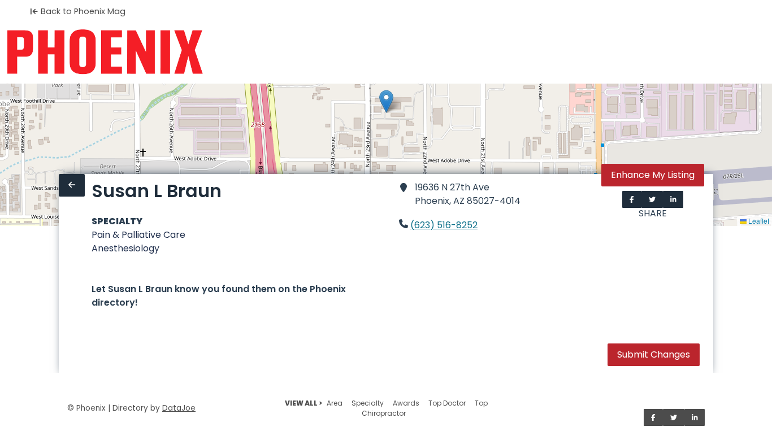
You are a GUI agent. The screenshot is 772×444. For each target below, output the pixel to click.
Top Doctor (447, 403)
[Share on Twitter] (652, 199)
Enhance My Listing (653, 174)
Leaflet (758, 220)
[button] (386, 101)
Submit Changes (653, 354)
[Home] (105, 52)
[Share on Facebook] (631, 199)
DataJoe (179, 408)
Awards (406, 403)
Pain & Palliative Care (138, 234)
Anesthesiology (125, 248)
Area (334, 403)
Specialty (368, 403)
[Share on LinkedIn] (673, 199)
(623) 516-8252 (444, 225)
